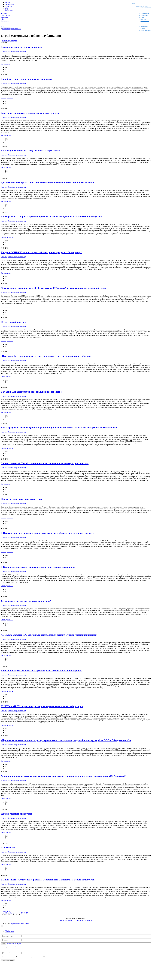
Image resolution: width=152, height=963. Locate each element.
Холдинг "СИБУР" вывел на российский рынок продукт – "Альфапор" (41, 252)
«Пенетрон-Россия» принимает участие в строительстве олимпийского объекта (46, 356)
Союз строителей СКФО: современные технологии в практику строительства (45, 463)
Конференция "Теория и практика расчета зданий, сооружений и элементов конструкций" (52, 216)
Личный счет (144, 22)
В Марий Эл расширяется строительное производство (31, 391)
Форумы (8, 2)
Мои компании (144, 15)
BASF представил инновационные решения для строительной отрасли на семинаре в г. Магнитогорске (59, 427)
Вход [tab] (6, 930)
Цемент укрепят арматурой (16, 813)
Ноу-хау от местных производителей (21, 499)
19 (27, 913)
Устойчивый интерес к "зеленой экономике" (26, 601)
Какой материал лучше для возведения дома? (26, 79)
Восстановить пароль (14, 944)
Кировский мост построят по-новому (21, 47)
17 (22, 913)
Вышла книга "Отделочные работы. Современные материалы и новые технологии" (48, 879)
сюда (4, 911)
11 (6, 913)
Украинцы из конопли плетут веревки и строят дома (30, 150)
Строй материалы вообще (17, 51)
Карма (142, 24)
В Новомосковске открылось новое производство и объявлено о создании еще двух (47, 533)
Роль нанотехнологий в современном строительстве (30, 113)
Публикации (9, 4)
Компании (8, 6)
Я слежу (143, 17)
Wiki (6, 8)
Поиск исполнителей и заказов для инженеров (76, 920)
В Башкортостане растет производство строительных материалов (38, 567)
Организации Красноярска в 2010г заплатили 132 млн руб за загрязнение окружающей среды (53, 288)
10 (4, 913)
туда (8, 911)
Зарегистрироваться (8, 960)
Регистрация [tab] (9, 932)
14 (13, 913)
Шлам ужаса (8, 847)
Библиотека (9, 10)
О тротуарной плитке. (13, 322)
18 (24, 913)
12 (9, 913)
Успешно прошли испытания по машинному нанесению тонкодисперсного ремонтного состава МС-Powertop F (63, 776)
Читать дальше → (7, 64)
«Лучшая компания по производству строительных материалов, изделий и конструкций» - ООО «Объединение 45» (66, 740)
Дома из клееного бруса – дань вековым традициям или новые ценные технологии (47, 182)
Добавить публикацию (9, 41)
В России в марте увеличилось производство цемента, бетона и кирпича (41, 670)
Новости (4, 51)
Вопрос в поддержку (146, 30)
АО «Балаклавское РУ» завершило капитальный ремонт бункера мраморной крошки (49, 634)
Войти (3, 944)
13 (11, 913)
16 (19, 913)
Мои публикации (145, 13)
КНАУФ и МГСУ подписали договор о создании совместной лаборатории (42, 706)
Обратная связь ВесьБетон (19, 924)
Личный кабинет (145, 21)
